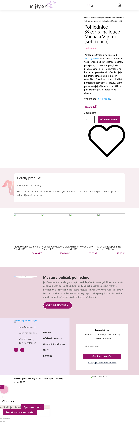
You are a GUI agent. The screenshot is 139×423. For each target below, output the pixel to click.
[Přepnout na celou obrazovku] (4, 418)
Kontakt (47, 355)
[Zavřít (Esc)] (9, 418)
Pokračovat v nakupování (20, 412)
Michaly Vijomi (91, 58)
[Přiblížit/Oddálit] (1, 418)
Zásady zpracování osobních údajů (102, 362)
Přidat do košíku (109, 119)
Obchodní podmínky (54, 344)
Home (86, 17)
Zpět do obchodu (32, 407)
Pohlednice (108, 17)
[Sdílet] (6, 418)
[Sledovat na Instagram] (22, 350)
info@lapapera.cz (27, 326)
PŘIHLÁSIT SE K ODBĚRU (102, 356)
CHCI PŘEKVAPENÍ (57, 305)
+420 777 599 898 (28, 333)
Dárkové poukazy (52, 338)
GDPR (46, 350)
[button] (15, 234)
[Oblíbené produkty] (106, 158)
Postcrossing (96, 17)
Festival (47, 332)
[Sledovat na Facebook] (16, 350)
